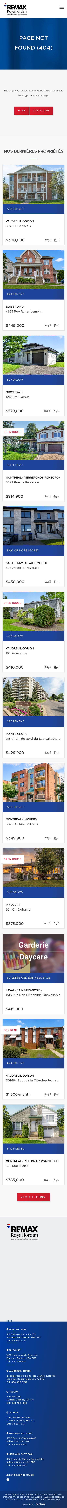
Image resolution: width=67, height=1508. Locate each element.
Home (21, 111)
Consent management (50, 1499)
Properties (13, 1327)
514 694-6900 (19, 1445)
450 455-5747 (19, 1382)
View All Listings (33, 1197)
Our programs (15, 1349)
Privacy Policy (14, 1499)
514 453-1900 (18, 1362)
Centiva (39, 1504)
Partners (12, 1343)
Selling (11, 1365)
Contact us (41, 111)
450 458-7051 (19, 1403)
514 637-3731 (18, 1424)
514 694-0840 (19, 1465)
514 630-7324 (18, 1341)
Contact (12, 1387)
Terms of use (30, 1499)
